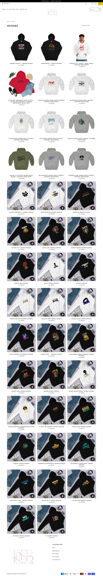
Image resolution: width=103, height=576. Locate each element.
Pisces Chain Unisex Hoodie (81, 302)
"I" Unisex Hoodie (51, 519)
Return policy (55, 553)
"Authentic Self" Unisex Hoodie (21, 484)
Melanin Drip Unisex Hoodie (51, 302)
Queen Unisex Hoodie (51, 374)
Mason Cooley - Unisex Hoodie (21, 47)
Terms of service (56, 559)
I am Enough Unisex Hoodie (81, 484)
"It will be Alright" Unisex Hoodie (51, 410)
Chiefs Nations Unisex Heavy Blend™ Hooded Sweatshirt (51, 84)
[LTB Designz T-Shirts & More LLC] (52, 12)
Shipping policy (56, 550)
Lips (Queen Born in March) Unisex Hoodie (81, 337)
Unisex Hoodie (81, 266)
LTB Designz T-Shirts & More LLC (18, 573)
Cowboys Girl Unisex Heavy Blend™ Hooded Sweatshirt (81, 159)
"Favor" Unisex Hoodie (21, 447)
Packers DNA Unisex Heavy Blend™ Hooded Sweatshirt (21, 122)
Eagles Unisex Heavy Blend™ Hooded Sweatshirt (81, 122)
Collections (11, 9)
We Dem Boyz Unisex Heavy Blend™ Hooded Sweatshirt (51, 159)
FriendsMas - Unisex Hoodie (51, 47)
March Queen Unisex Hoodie (81, 231)
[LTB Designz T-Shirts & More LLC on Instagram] (7, 3)
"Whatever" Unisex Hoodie (81, 410)
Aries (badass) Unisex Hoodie (51, 195)
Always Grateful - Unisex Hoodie (21, 195)
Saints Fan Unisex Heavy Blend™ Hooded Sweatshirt (81, 84)
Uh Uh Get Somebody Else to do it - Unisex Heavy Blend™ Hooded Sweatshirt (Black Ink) (21, 84)
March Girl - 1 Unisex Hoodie (51, 337)
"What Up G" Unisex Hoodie (51, 484)
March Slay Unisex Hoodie (21, 231)
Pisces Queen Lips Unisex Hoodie (21, 337)
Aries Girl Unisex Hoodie (51, 231)
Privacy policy (55, 556)
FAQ (17, 9)
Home (4, 9)
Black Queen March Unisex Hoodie (81, 374)
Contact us (23, 9)
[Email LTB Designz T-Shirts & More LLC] (9, 3)
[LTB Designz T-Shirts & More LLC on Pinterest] (4, 3)
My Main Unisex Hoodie (21, 519)
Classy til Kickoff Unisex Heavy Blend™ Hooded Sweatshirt (21, 159)
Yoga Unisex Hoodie (51, 266)
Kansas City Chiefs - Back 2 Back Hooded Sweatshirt (81, 47)
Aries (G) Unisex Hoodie (81, 195)
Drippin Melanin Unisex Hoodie (21, 302)
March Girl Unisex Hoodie (21, 374)
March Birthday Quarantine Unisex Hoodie (21, 410)
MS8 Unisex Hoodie (21, 266)
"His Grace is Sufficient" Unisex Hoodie (81, 447)
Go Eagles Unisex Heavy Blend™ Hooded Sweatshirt (51, 122)
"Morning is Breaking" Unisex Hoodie (51, 447)
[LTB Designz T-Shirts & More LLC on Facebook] (2, 3)
